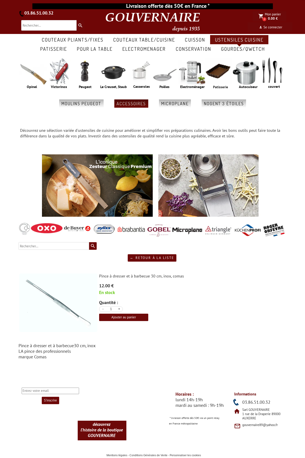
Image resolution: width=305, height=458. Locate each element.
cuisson (195, 39)
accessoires (131, 103)
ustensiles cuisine (239, 39)
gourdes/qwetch (243, 49)
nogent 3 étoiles (224, 103)
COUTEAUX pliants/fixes (72, 39)
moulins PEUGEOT (81, 103)
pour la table (95, 49)
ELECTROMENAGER (144, 49)
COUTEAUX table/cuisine (144, 39)
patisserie (53, 49)
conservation (193, 49)
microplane (175, 103)
